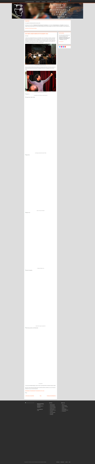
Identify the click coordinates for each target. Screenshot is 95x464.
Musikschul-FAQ (52, 404)
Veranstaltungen (27, 390)
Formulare (51, 411)
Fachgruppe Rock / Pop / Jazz (40, 390)
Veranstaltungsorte (32, 390)
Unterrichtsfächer (52, 405)
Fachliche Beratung (52, 406)
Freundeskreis (64, 411)
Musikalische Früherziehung (29, 28)
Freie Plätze (51, 413)
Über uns (63, 404)
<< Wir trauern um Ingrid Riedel (29, 395)
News (40, 395)
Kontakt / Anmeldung (65, 406)
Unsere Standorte (64, 405)
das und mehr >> (61, 41)
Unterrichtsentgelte (52, 412)
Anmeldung (35, 28)
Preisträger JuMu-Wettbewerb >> (51, 395)
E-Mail (38, 410)
